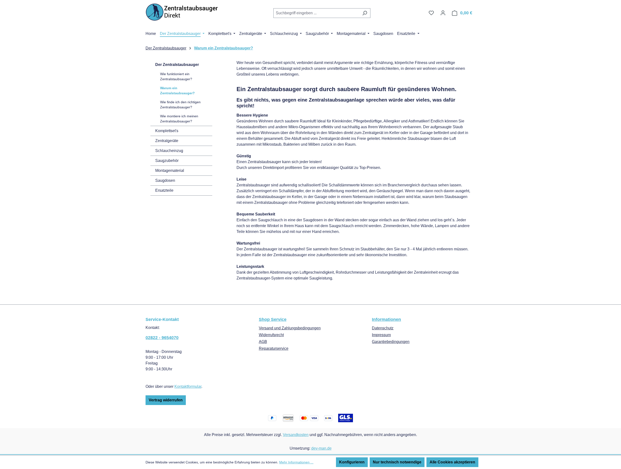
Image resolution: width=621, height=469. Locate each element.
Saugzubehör (167, 161)
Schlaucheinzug (169, 151)
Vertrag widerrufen (166, 400)
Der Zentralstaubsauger (177, 65)
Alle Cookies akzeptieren (452, 462)
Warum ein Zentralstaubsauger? (177, 90)
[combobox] (316, 13)
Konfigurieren (352, 462)
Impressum (381, 335)
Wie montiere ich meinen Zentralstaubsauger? (179, 118)
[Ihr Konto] (443, 13)
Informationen (386, 319)
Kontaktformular (187, 386)
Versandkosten (296, 435)
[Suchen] (364, 13)
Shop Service (272, 319)
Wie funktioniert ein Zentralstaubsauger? (176, 76)
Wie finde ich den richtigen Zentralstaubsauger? (180, 104)
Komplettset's (166, 131)
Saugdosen (165, 180)
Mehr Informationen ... (296, 462)
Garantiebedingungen (390, 342)
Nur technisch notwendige (397, 462)
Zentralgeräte (166, 141)
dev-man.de (321, 448)
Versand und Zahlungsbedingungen (290, 328)
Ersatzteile (164, 190)
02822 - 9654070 (162, 337)
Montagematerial (169, 170)
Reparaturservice (273, 348)
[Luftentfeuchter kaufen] (182, 12)
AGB (263, 342)
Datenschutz (382, 328)
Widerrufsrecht (271, 335)
